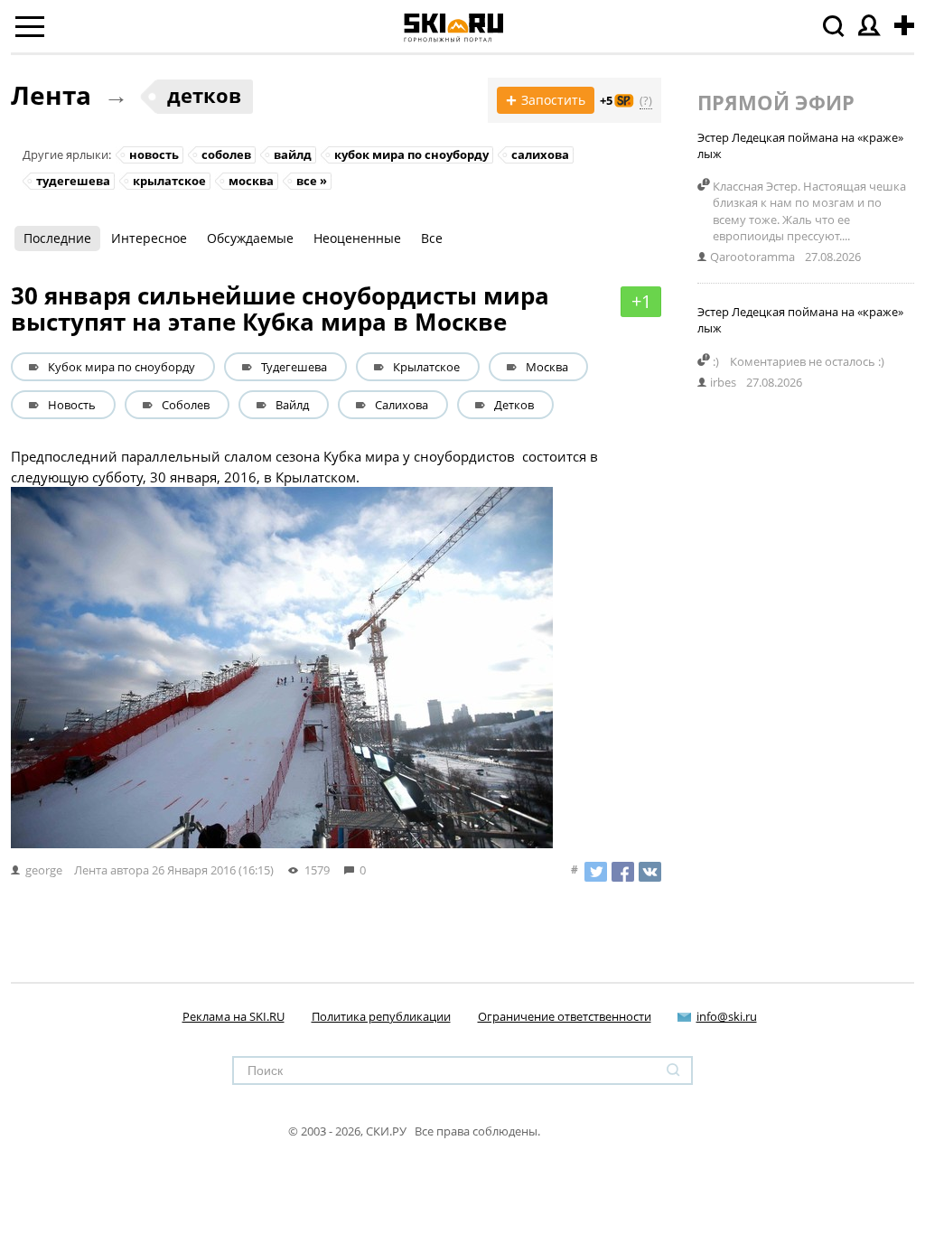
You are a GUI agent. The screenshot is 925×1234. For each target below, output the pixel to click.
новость (154, 154)
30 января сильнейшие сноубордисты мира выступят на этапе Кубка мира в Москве (280, 308)
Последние (57, 238)
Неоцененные (357, 238)
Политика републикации (381, 1016)
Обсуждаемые (250, 238)
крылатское (169, 181)
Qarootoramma (752, 256)
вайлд (293, 154)
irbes (723, 382)
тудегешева (73, 181)
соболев (226, 154)
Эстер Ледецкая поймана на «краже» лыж (800, 145)
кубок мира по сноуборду (411, 154)
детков (204, 94)
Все (432, 238)
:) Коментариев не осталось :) (804, 361)
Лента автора (111, 870)
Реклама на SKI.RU (233, 1016)
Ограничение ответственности (564, 1016)
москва (251, 181)
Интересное (149, 238)
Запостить (545, 100)
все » (311, 181)
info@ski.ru (726, 1016)
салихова (540, 154)
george (43, 870)
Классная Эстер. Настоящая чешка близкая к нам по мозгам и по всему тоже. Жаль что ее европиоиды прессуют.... (809, 211)
